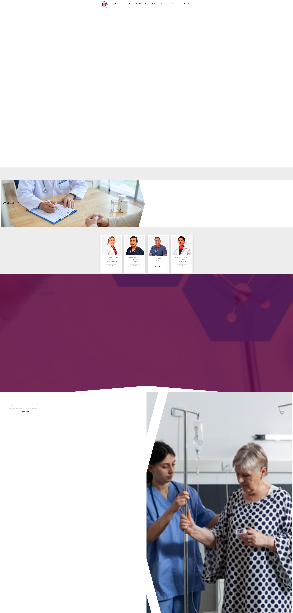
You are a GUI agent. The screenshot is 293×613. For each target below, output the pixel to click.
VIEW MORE (111, 265)
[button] (191, 9)
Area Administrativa (141, 4)
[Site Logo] (104, 5)
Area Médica (129, 4)
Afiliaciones (154, 4)
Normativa (187, 4)
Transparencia (176, 4)
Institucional (118, 4)
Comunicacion (165, 4)
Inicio (111, 4)
